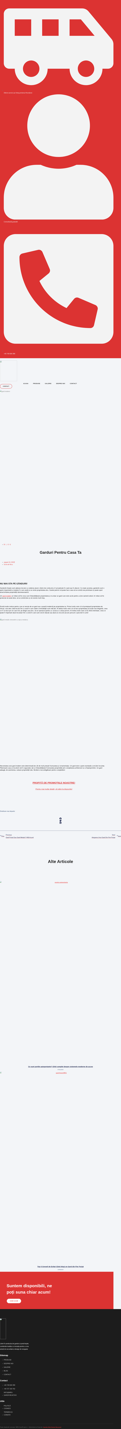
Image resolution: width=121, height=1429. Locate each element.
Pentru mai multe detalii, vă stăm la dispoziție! (54, 789)
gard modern (6, 596)
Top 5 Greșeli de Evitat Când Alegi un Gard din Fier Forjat (60, 1267)
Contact (73, 383)
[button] (60, 819)
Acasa (25, 383)
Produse (36, 383)
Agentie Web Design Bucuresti (52, 1427)
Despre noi (60, 383)
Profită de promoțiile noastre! (54, 782)
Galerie (48, 383)
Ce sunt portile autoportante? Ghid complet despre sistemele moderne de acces (60, 1067)
